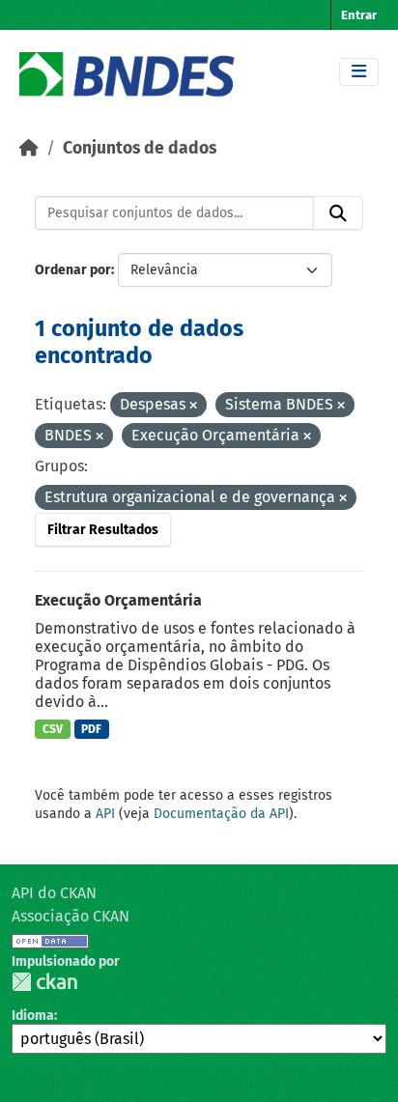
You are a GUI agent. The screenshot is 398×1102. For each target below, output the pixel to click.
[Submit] (338, 213)
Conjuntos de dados (139, 148)
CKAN (44, 982)
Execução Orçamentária (118, 600)
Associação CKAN (70, 916)
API (105, 813)
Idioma (33, 1015)
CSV (53, 729)
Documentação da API (221, 813)
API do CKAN (54, 893)
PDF (91, 729)
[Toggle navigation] (359, 72)
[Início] (29, 148)
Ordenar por (73, 270)
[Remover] (193, 406)
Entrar (359, 15)
